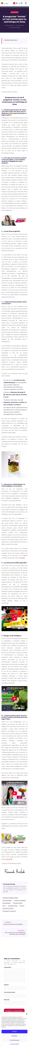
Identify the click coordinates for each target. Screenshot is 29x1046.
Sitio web (6, 999)
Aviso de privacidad (14, 1043)
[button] (26, 1014)
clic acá (8, 859)
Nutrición (14, 12)
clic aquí (22, 558)
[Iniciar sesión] (19, 3)
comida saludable (7, 900)
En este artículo (11, 40)
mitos (4, 905)
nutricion (22, 905)
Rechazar (14, 1036)
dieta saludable (6, 903)
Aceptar (14, 1031)
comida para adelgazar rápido (10, 897)
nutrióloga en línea (12, 905)
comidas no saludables (20, 900)
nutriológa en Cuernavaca (9, 911)
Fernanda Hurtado (17, 903)
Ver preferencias (14, 1040)
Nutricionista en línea (8, 908)
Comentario (8, 967)
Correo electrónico (10, 992)
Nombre (6, 984)
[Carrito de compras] (21, 3)
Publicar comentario (14, 1011)
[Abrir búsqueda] (16, 3)
